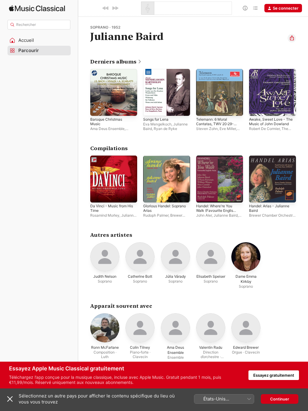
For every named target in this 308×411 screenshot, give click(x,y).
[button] (39, 40)
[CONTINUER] (115, 8)
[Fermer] (10, 399)
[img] (37, 8)
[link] (116, 61)
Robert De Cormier (264, 128)
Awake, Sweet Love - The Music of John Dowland (271, 121)
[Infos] (245, 8)
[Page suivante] (302, 92)
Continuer (279, 399)
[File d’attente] (255, 8)
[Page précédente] (84, 92)
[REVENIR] (105, 8)
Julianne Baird (226, 215)
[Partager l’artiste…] (292, 38)
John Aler (204, 215)
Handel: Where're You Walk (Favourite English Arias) (215, 210)
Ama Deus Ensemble (107, 128)
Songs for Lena (155, 119)
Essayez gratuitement (273, 375)
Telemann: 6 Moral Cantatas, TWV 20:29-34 (215, 124)
